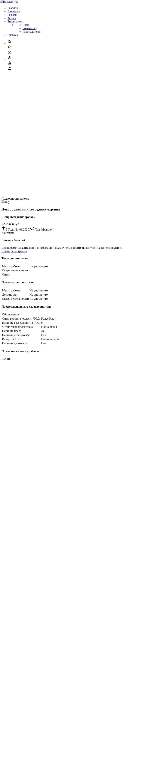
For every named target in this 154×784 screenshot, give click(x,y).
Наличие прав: (11, 330)
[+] (12, 404)
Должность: (9, 294)
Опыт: (6, 274)
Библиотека (16, 775)
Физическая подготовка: (17, 326)
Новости (14, 414)
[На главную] (9, 1)
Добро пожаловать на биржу (27, 420)
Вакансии (15, 765)
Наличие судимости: (15, 343)
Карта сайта (16, 417)
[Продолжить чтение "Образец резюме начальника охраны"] (34, 116)
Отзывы (14, 779)
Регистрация (19, 251)
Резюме (14, 769)
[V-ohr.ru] (8, 756)
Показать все (10, 75)
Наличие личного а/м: (16, 335)
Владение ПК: (11, 339)
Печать (6, 358)
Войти (6, 251)
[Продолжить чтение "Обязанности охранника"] (26, 93)
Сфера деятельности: (15, 270)
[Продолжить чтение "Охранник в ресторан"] (24, 106)
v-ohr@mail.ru (23, 391)
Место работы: (11, 266)
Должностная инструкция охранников (33, 126)
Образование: (11, 314)
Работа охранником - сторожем (29, 140)
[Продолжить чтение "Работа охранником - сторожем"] (31, 143)
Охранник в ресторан (23, 103)
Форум (13, 772)
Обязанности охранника (24, 89)
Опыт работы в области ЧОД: (21, 318)
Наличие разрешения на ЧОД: (21, 322)
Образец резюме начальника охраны (32, 113)
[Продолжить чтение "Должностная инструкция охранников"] (35, 130)
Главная (14, 762)
